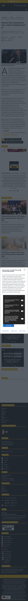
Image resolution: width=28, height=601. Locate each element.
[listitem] (14, 297)
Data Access (14, 330)
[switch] (22, 300)
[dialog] (14, 300)
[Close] (25, 270)
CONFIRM (8, 325)
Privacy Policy (22, 330)
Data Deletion (5, 330)
